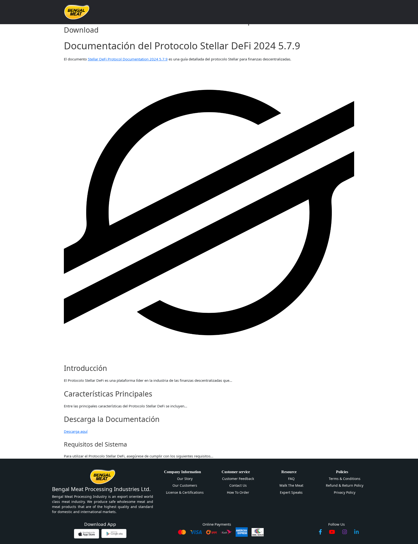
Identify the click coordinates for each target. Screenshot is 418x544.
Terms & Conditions (344, 478)
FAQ (291, 478)
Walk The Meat (291, 485)
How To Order (238, 492)
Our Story (185, 478)
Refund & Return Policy (344, 485)
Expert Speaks (291, 492)
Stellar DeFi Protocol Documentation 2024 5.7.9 (128, 59)
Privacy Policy (344, 492)
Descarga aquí (76, 431)
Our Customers (184, 485)
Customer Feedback (238, 478)
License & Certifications (185, 492)
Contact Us (238, 485)
